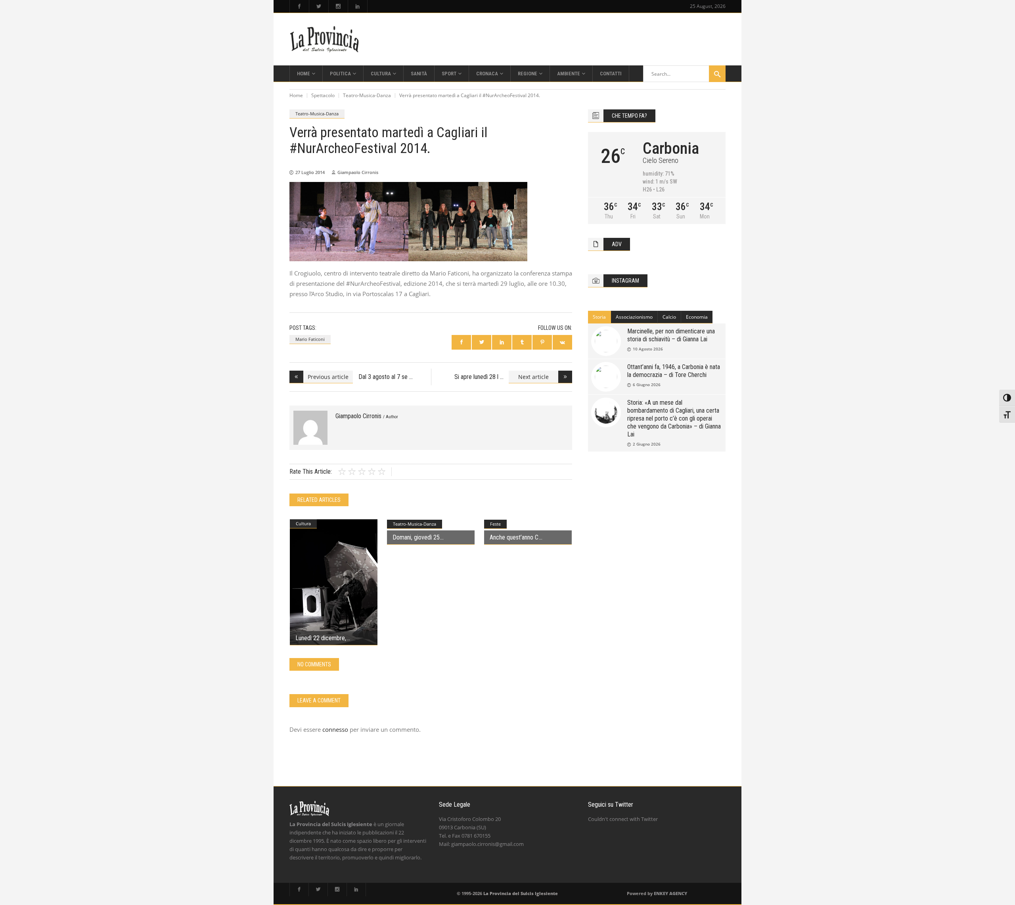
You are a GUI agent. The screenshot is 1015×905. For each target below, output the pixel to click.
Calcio (669, 317)
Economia (697, 317)
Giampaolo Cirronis (357, 172)
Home (296, 95)
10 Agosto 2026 (648, 349)
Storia (599, 317)
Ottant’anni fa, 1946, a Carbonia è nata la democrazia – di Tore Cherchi (673, 371)
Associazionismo (634, 317)
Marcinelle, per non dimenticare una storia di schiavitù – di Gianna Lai (671, 335)
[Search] (717, 73)
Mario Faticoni (310, 339)
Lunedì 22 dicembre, (320, 638)
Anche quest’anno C (514, 537)
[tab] (599, 317)
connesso (335, 729)
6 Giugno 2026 (647, 384)
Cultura (303, 523)
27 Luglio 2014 (310, 172)
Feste (495, 524)
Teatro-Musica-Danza (367, 95)
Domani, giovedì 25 (416, 537)
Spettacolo (323, 95)
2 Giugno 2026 (647, 444)
